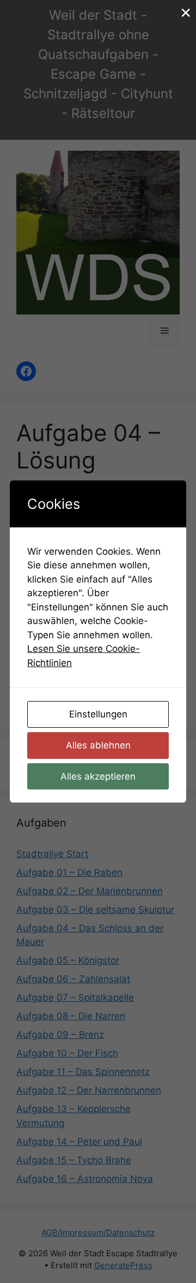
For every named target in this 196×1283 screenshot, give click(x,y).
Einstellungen (98, 714)
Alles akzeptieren (98, 776)
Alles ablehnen (98, 745)
